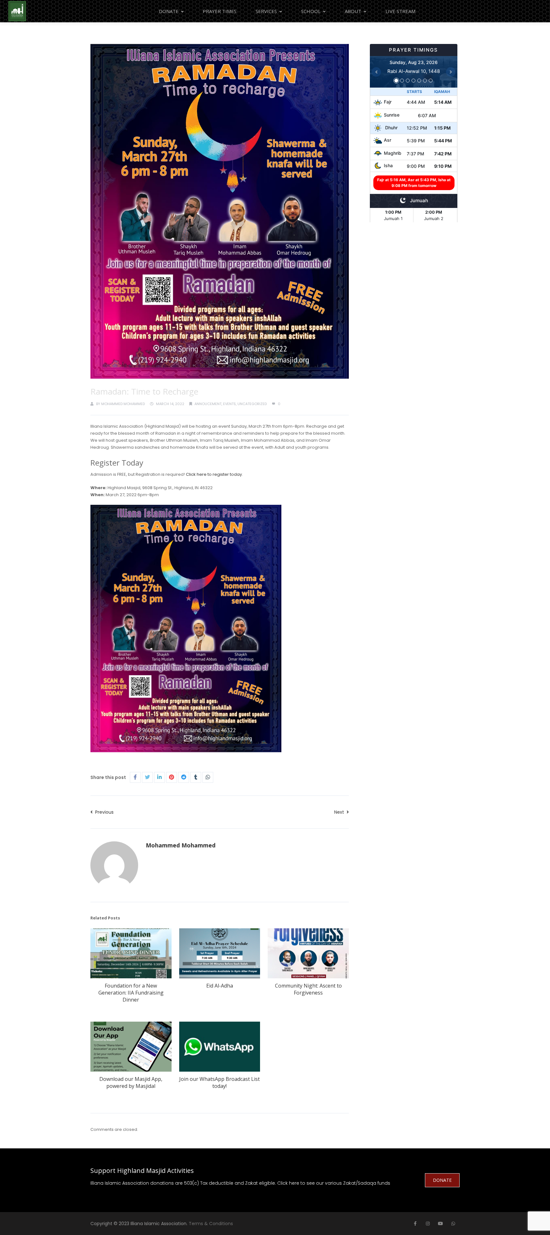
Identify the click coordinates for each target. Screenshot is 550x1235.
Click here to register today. (214, 474)
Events (229, 403)
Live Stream (400, 11)
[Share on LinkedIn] (159, 777)
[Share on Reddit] (184, 777)
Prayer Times (219, 11)
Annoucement (208, 403)
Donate (169, 11)
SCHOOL (311, 11)
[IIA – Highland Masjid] (17, 11)
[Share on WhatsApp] (208, 777)
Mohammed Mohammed (123, 403)
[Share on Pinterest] (171, 777)
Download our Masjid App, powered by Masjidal (130, 1082)
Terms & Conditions (211, 1223)
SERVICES (266, 11)
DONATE (442, 1180)
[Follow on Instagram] (427, 1223)
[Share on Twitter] (147, 777)
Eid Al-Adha (219, 985)
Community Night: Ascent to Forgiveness (308, 989)
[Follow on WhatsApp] (453, 1223)
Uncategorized (252, 403)
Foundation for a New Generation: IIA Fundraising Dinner (131, 992)
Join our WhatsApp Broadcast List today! (219, 1082)
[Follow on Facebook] (415, 1223)
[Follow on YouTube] (440, 1223)
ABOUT (353, 11)
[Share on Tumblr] (196, 777)
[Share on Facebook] (135, 777)
